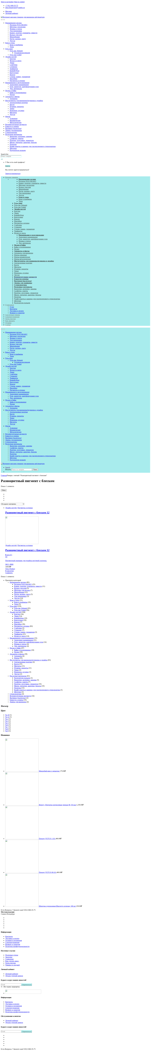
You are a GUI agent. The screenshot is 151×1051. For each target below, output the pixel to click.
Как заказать (10, 321)
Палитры (13, 144)
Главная (4, 475)
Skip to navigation (7, 2)
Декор (12, 63)
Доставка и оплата (17, 311)
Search (7, 467)
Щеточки (13, 148)
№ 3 (6, 721)
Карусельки (14, 73)
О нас (12, 307)
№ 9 (6, 731)
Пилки (12, 95)
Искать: (8, 469)
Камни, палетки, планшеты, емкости (23, 33)
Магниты (13, 112)
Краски (12, 75)
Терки (12, 108)
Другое (12, 41)
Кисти (12, 105)
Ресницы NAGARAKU (18, 25)
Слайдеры (13, 65)
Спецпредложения (12, 317)
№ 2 (6, 719)
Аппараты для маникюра (23, 253)
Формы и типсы (16, 29)
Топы (12, 47)
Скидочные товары (12, 315)
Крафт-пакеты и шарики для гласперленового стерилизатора (33, 146)
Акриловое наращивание (19, 85)
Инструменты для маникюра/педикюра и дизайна (24, 101)
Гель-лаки (9, 49)
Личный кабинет (11, 13)
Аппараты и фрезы (12, 97)
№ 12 (7, 717)
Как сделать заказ (12, 961)
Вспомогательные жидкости (16, 124)
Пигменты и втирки (17, 81)
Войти (7, 166)
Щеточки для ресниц (18, 27)
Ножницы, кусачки (17, 110)
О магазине (9, 305)
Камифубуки (14, 71)
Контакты (13, 309)
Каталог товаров (11, 177)
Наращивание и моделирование (17, 83)
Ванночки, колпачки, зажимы (21, 136)
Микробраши (15, 37)
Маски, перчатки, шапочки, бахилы (23, 142)
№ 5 (6, 723)
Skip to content (19, 2)
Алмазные (13, 118)
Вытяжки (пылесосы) (13, 128)
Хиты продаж (10, 319)
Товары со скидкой (12, 965)
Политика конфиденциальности (17, 946)
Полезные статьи (11, 955)
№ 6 (6, 725)
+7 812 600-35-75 (11, 6)
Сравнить (9, 573)
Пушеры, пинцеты (17, 107)
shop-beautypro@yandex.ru (15, 8)
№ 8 (6, 729)
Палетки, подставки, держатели (22, 140)
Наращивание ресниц (13, 23)
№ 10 (7, 715)
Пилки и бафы (10, 91)
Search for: (5, 154)
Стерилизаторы (11, 132)
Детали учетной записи (14, 976)
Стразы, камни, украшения (20, 77)
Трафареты (14, 69)
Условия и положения (13, 940)
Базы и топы (10, 43)
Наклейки (13, 79)
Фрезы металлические (22, 259)
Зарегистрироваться (12, 173)
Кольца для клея (16, 35)
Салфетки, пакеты (16, 138)
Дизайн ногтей (11, 57)
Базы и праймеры (16, 45)
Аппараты (13, 99)
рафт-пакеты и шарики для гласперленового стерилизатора (37, 299)
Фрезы (7, 116)
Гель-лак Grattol (15, 55)
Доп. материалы (16, 89)
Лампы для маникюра (13, 130)
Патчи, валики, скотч (18, 39)
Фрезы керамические (22, 257)
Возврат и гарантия (17, 313)
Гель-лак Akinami (16, 51)
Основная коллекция (22, 53)
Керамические (15, 120)
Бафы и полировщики (18, 93)
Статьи (8, 325)
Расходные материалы (13, 134)
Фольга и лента (15, 61)
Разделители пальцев (18, 150)
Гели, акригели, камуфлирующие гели (24, 87)
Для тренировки (16, 31)
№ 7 (6, 727)
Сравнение (9, 959)
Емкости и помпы (12, 126)
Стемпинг (13, 67)
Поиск (35, 469)
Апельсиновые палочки (19, 103)
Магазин (8, 11)
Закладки (8, 957)
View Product (10, 569)
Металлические (15, 122)
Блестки (13, 59)
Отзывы (8, 323)
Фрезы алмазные (20, 255)
